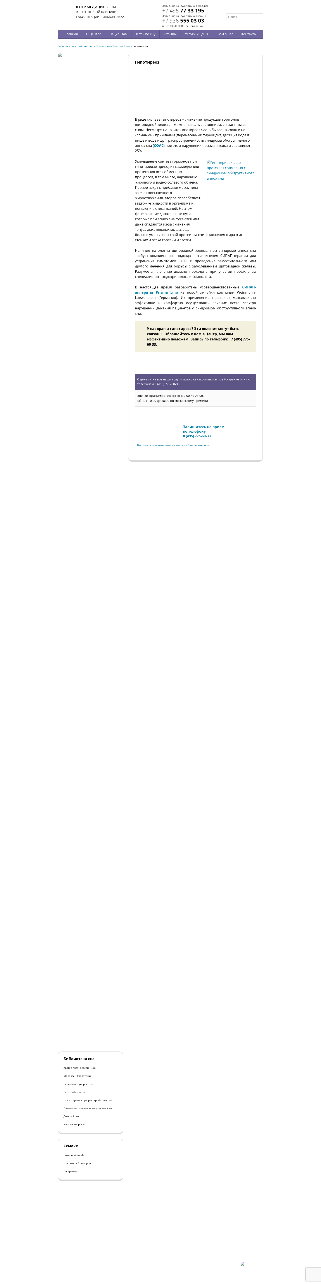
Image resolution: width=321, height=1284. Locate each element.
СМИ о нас (224, 34)
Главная (71, 34)
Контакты (249, 34)
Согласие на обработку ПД (90, 1254)
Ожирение (70, 1171)
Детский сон (71, 1116)
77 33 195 (183, 10)
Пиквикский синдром (77, 1163)
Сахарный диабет (75, 1155)
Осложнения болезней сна (113, 46)
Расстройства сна (82, 46)
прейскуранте (228, 379)
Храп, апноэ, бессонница (80, 1068)
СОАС (159, 145)
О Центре (93, 34)
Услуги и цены (196, 34)
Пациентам (118, 34)
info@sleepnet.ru (84, 1244)
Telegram (255, 8)
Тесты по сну (145, 34)
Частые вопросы (74, 1124)
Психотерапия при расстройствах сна (88, 1100)
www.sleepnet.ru (88, 1240)
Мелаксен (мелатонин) (78, 1076)
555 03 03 (183, 20)
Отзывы (170, 34)
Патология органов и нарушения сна (88, 1108)
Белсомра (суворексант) (79, 1084)
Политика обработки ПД (89, 1251)
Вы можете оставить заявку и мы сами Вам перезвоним (173, 445)
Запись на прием (151, 427)
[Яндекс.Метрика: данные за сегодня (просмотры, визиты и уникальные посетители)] (252, 1266)
